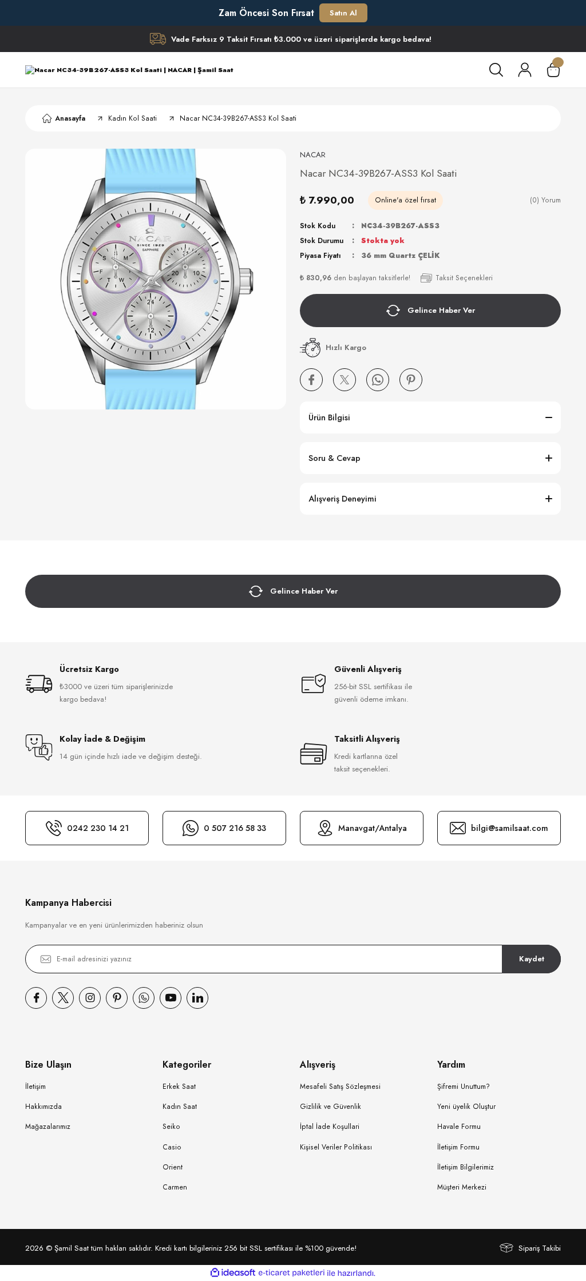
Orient (173, 1167)
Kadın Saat (180, 1106)
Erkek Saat (179, 1086)
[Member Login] (524, 69)
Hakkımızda (43, 1106)
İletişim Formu (458, 1147)
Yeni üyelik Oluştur (466, 1106)
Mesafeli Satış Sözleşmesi (340, 1086)
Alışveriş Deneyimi (342, 498)
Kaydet (531, 958)
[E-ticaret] (291, 1273)
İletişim (35, 1086)
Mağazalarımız (47, 1126)
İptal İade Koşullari (329, 1126)
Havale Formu (459, 1126)
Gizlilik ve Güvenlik (330, 1106)
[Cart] (553, 69)
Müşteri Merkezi (461, 1187)
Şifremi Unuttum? (463, 1086)
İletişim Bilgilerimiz (465, 1167)
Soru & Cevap (334, 458)
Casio (172, 1147)
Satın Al (343, 12)
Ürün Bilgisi (329, 417)
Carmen (175, 1187)
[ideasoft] (233, 1273)
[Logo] (129, 70)
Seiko (171, 1126)
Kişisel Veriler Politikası (336, 1147)
